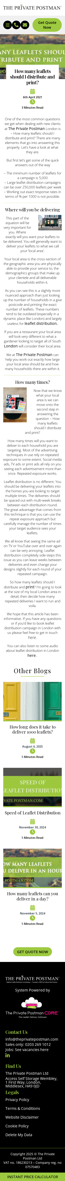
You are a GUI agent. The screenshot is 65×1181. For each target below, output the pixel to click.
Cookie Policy (17, 1126)
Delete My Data (18, 1135)
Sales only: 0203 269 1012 (28, 1044)
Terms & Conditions (22, 1108)
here (32, 637)
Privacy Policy (17, 1100)
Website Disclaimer (22, 1117)
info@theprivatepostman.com (31, 1039)
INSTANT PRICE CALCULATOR (32, 1176)
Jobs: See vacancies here (27, 1049)
